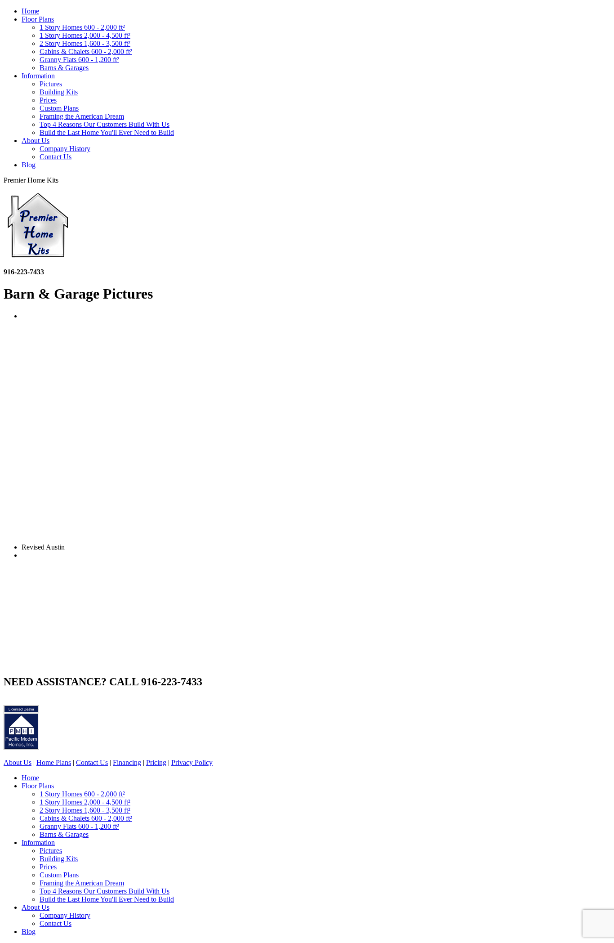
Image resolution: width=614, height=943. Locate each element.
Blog (29, 165)
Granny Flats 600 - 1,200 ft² (79, 59)
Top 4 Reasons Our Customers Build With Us (104, 124)
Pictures (51, 84)
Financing (127, 762)
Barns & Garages (64, 68)
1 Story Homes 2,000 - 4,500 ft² (85, 35)
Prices (48, 100)
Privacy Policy (192, 762)
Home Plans (53, 762)
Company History (65, 148)
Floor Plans (38, 19)
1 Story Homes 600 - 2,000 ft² (82, 27)
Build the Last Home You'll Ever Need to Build (107, 132)
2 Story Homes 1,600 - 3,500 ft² (85, 43)
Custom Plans (59, 108)
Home (30, 11)
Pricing (156, 762)
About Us (35, 140)
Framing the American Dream (82, 116)
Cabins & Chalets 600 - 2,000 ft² (86, 51)
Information (38, 76)
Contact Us (55, 157)
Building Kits (59, 92)
